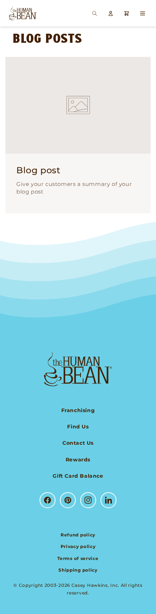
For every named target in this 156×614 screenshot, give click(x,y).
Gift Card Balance (78, 476)
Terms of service (77, 558)
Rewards (78, 459)
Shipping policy (78, 570)
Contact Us (78, 443)
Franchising (78, 410)
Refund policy (78, 535)
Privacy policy (78, 546)
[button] (95, 13)
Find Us (78, 426)
